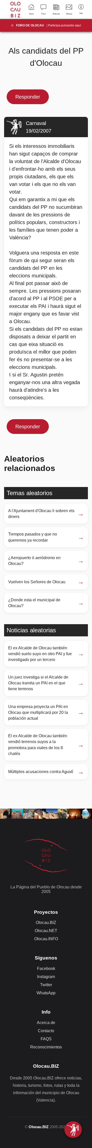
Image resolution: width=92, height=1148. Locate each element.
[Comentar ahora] (73, 1129)
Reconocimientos (46, 1047)
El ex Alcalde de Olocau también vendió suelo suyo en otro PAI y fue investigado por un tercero (40, 654)
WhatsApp (46, 993)
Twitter (46, 985)
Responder (27, 97)
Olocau (69, 14)
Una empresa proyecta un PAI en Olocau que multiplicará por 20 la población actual (38, 712)
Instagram (46, 976)
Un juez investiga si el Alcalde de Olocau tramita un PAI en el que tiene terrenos (38, 683)
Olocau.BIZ (46, 922)
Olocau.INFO (46, 939)
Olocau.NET (46, 931)
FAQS (46, 1039)
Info (81, 13)
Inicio (31, 14)
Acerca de (46, 1022)
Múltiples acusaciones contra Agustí (40, 771)
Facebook (46, 968)
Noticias (56, 14)
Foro (43, 14)
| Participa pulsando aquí (48, 25)
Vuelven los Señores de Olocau (36, 582)
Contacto (46, 1031)
